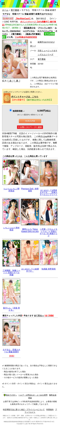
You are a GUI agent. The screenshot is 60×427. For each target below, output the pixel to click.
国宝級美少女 (30, 27)
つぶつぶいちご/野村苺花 (11, 189)
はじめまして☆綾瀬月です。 (30, 269)
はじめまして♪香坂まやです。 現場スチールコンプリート (48, 192)
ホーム (5, 9)
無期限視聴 (19, 110)
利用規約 (50, 409)
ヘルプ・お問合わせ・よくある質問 (32, 395)
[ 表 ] (10, 80)
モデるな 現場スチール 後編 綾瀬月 (11, 350)
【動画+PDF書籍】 (33, 33)
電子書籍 (15, 9)
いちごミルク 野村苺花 (11, 228)
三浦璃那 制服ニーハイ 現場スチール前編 (11, 272)
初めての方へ (11, 395)
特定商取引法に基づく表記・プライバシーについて (24, 409)
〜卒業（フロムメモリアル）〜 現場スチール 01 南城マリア (48, 232)
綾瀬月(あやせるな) (46, 41)
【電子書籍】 (16, 33)
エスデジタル (29, 30)
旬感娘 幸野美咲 (48, 268)
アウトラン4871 (45, 27)
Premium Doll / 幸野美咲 (30, 189)
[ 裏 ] (17, 80)
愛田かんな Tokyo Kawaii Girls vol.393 (30, 230)
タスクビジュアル (45, 30)
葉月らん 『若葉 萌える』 (11, 308)
